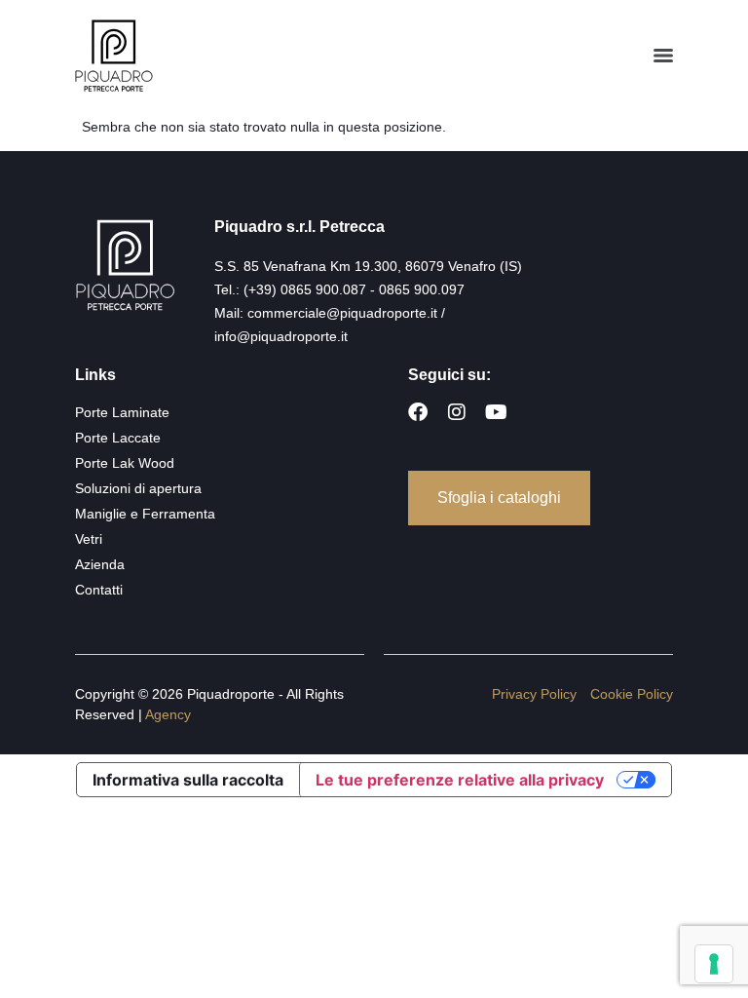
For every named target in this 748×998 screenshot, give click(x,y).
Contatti (99, 589)
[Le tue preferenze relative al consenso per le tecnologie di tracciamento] (713, 963)
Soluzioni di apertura (138, 488)
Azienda (100, 564)
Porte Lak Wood (124, 463)
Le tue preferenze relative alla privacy (460, 779)
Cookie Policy (631, 694)
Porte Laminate (122, 412)
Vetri (88, 539)
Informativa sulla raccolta (188, 779)
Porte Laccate (118, 437)
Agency (168, 714)
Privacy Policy (534, 694)
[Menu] (663, 55)
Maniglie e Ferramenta (145, 513)
